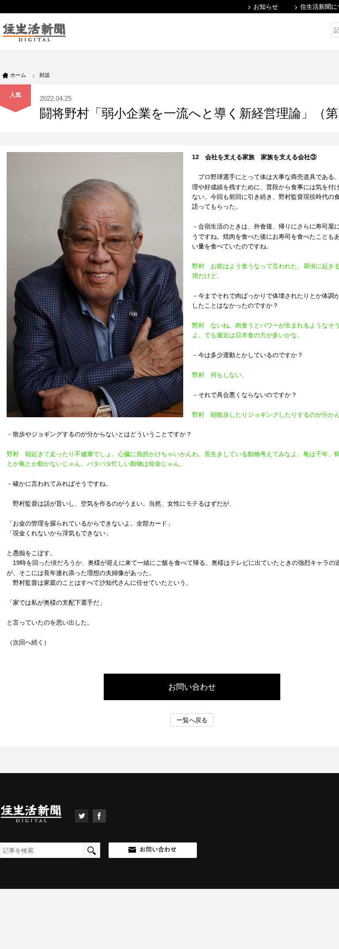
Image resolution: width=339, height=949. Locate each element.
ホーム (18, 75)
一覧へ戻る (192, 720)
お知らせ (265, 6)
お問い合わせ (192, 686)
